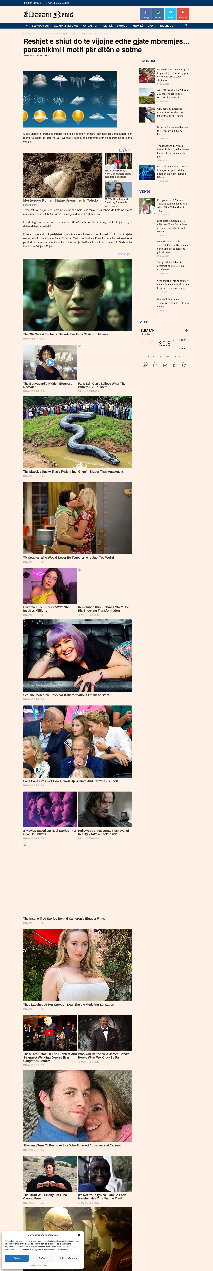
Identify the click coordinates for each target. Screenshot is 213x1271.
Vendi (144, 191)
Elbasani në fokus (66, 25)
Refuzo (42, 1258)
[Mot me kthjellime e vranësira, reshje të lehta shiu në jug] (147, 305)
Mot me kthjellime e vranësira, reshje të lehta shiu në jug (173, 303)
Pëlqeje (145, 9)
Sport (152, 25)
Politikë (107, 25)
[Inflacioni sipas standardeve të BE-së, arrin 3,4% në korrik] (147, 133)
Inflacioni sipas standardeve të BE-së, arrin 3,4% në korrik (172, 131)
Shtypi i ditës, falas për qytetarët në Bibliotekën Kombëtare (170, 266)
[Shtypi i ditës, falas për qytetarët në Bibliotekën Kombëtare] (147, 268)
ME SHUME (166, 25)
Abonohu (183, 9)
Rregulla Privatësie (39, 1265)
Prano (17, 1258)
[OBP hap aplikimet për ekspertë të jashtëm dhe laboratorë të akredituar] (147, 115)
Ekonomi (122, 25)
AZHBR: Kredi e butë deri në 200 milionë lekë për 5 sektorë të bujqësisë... (173, 94)
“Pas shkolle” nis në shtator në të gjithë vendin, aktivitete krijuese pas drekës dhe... (173, 284)
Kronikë (138, 25)
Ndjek (158, 9)
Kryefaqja (27, 33)
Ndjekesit (170, 9)
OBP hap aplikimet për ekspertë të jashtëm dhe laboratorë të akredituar (170, 112)
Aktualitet (90, 25)
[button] (78, 1234)
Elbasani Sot (40, 25)
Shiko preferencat (68, 1258)
